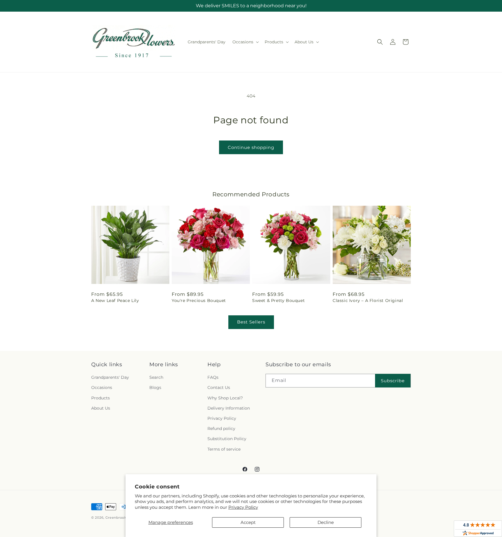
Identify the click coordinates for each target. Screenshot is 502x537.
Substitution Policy (226, 439)
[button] (245, 42)
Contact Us (218, 387)
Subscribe (393, 380)
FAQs (212, 377)
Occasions (101, 387)
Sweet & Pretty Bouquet (278, 300)
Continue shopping (251, 147)
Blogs (155, 387)
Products (100, 398)
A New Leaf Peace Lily (115, 300)
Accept (248, 522)
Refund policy (221, 428)
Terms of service (224, 449)
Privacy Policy (243, 507)
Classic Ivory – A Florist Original (368, 300)
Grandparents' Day (110, 377)
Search (156, 377)
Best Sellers (251, 322)
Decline (326, 522)
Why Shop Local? (225, 398)
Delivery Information (228, 408)
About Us (100, 408)
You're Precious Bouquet (199, 300)
